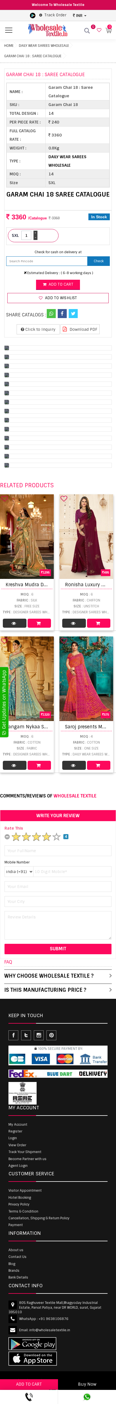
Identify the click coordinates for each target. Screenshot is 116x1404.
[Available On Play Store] (32, 15)
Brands (13, 1270)
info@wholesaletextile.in (49, 1330)
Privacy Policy (19, 1204)
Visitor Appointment (25, 1190)
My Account (17, 1124)
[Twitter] (73, 313)
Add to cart (60, 284)
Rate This (14, 828)
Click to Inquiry (39, 329)
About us (15, 1250)
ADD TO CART (29, 1384)
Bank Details (18, 1277)
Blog (11, 1264)
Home (9, 45)
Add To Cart (39, 623)
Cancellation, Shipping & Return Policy (39, 1218)
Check (99, 261)
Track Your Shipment (24, 1152)
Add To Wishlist (60, 298)
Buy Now (87, 1384)
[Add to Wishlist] (4, 498)
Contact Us (17, 1257)
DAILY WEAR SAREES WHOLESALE (44, 45)
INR (79, 15)
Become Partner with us (27, 1159)
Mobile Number (17, 862)
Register (15, 1131)
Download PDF (82, 329)
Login (12, 1138)
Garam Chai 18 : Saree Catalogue (32, 56)
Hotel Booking (19, 1197)
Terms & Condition (23, 1211)
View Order (17, 1145)
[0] (98, 30)
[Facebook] (62, 313)
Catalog (14, 623)
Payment (15, 1225)
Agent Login (18, 1165)
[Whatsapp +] (51, 313)
